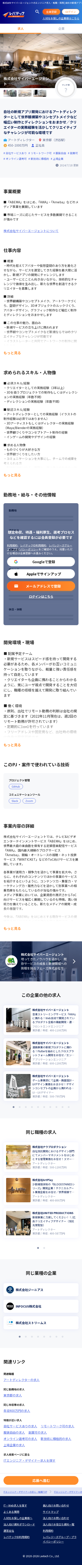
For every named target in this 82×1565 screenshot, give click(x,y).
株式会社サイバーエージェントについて (31, 231)
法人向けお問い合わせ (56, 1518)
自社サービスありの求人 (20, 1426)
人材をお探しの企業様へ (17, 1518)
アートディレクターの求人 (21, 1380)
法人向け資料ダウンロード (19, 1524)
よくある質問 (11, 1511)
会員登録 (51, 11)
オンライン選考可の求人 (20, 1438)
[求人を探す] (37, 11)
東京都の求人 (12, 1395)
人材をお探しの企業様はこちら (61, 18)
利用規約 (12, 545)
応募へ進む (41, 1480)
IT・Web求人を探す (15, 1505)
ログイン (70, 11)
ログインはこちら (41, 596)
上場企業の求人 (14, 1445)
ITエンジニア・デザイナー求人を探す (29, 1460)
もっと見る (12, 352)
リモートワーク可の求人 (57, 1426)
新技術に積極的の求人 (56, 1438)
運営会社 (8, 1530)
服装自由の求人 (14, 1432)
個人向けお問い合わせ (56, 1505)
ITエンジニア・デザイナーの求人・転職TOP (25, 1491)
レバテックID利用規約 (33, 545)
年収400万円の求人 (16, 1410)
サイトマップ (51, 1511)
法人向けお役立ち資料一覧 (58, 1524)
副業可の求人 (37, 1432)
